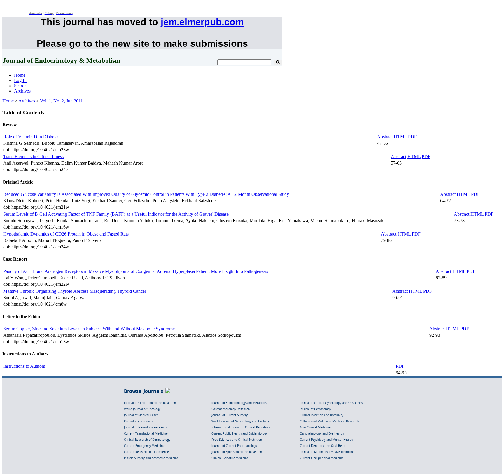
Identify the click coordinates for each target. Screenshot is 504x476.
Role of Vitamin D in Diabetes (31, 136)
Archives (22, 90)
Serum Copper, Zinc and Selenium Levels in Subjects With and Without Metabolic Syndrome (89, 328)
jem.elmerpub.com (202, 22)
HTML (400, 136)
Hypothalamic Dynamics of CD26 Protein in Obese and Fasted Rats (66, 233)
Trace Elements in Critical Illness (33, 156)
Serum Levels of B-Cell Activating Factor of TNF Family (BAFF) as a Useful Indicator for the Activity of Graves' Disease (116, 214)
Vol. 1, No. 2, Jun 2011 (61, 100)
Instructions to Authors (24, 366)
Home (19, 75)
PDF (412, 136)
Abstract (385, 136)
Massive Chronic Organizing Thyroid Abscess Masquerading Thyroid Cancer (74, 291)
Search (20, 85)
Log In (20, 80)
